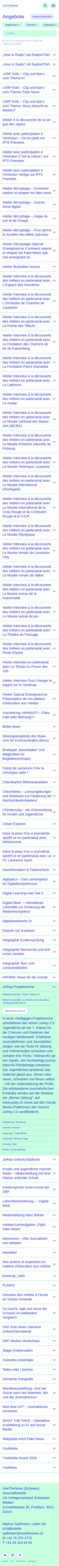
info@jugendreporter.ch (14, 1003)
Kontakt (5, 1561)
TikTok (20, 1555)
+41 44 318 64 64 (19, 1543)
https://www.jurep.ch (15, 1011)
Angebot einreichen (42, 16)
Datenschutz (20, 1561)
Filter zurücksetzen (12, 43)
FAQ (12, 1561)
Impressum (32, 1561)
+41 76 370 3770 (19, 1538)
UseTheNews (10, 5)
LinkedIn (5, 1555)
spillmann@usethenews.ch (23, 1533)
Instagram (12, 1555)
